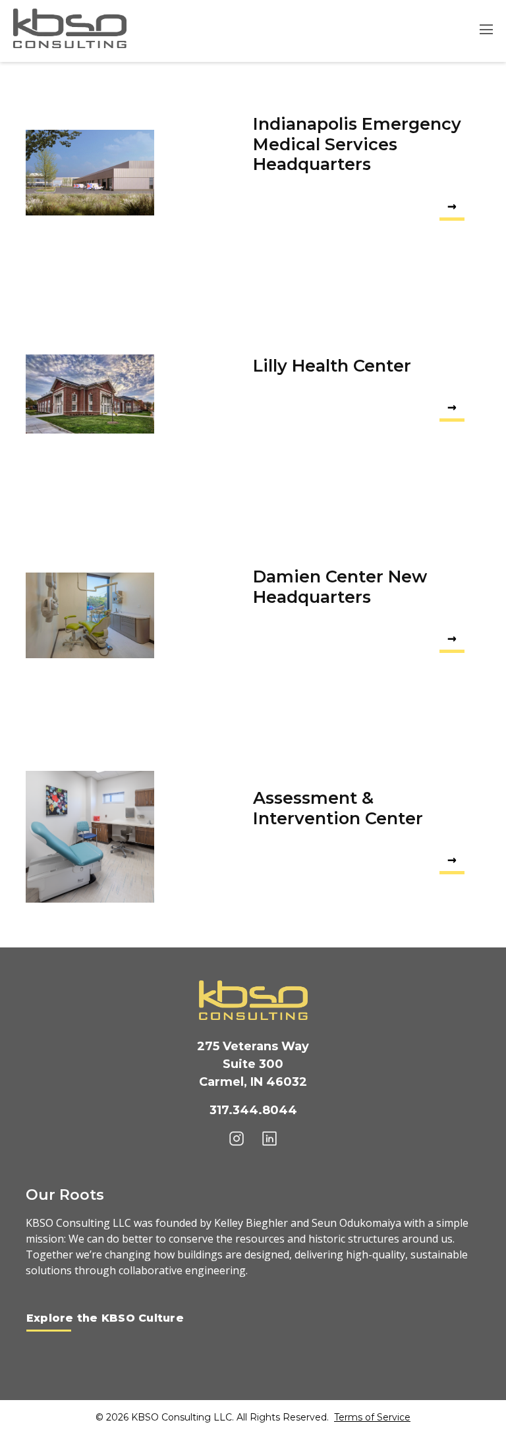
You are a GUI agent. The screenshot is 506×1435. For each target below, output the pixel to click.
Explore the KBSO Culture (105, 1318)
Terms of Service (372, 1417)
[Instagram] (236, 1138)
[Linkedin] (269, 1138)
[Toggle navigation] (482, 31)
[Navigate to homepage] (69, 28)
